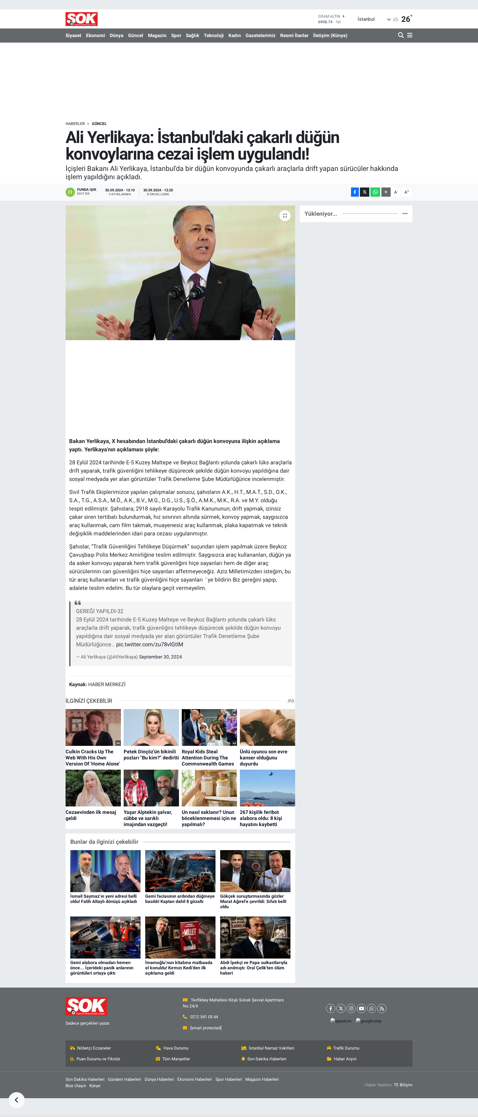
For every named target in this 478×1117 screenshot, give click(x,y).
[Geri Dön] (16, 1100)
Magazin (157, 35)
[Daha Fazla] (386, 192)
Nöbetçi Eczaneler (94, 1048)
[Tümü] (405, 213)
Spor (176, 35)
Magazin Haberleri (262, 1079)
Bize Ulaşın (76, 1085)
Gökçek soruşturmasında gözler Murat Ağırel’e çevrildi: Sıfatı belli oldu (253, 901)
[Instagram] (351, 1008)
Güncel (135, 35)
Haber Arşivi (345, 1058)
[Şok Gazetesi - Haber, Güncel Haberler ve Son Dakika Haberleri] (82, 19)
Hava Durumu (175, 1048)
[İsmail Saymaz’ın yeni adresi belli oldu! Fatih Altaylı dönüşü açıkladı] (105, 871)
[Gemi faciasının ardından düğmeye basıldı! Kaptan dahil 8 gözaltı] (180, 871)
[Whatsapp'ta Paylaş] (375, 192)
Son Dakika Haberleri (266, 1058)
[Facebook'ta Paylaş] (355, 192)
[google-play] (369, 1021)
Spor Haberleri (228, 1079)
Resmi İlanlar (294, 35)
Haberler (75, 123)
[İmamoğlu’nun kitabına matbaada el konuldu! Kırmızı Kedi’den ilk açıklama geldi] (180, 937)
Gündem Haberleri (124, 1079)
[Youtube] (361, 1008)
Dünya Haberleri (159, 1079)
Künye (94, 1085)
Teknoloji (214, 35)
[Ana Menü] (409, 35)
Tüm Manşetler (176, 1058)
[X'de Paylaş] (364, 192)
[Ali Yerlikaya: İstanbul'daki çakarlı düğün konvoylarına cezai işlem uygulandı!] (180, 272)
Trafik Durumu (346, 1048)
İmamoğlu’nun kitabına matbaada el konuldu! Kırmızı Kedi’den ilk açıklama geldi (178, 968)
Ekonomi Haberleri (194, 1079)
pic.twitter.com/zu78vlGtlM (149, 644)
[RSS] (381, 1008)
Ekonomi (95, 35)
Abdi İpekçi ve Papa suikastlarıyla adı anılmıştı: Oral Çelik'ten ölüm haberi (253, 968)
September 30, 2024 (160, 657)
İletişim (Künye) (330, 35)
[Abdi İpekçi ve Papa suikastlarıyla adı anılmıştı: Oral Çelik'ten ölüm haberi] (255, 937)
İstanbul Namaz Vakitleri (271, 1048)
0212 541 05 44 (204, 1016)
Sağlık (192, 35)
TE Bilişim (403, 1084)
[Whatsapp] (371, 1008)
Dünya (116, 35)
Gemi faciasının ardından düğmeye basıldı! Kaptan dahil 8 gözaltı (180, 899)
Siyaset (73, 35)
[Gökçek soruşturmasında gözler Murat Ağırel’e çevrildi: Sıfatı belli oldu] (255, 871)
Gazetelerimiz (261, 35)
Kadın (234, 35)
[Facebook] (330, 1008)
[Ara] (401, 35)
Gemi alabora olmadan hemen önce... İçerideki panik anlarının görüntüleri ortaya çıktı (101, 968)
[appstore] (341, 1021)
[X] (340, 1008)
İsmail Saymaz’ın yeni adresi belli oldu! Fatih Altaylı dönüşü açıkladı (103, 899)
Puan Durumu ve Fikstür (98, 1058)
